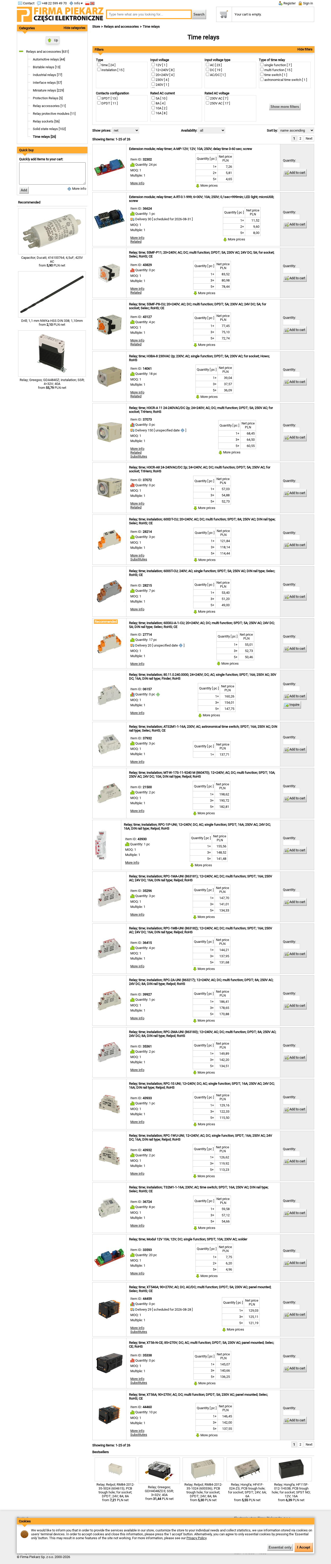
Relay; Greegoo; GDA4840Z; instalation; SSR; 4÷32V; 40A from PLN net (52, 384)
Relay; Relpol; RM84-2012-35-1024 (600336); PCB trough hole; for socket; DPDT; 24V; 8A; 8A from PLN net (203, 1492)
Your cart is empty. (248, 14)
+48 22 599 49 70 (54, 3)
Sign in (307, 3)
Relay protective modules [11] (54, 114)
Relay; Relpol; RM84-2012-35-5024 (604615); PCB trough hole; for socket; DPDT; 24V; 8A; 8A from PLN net (115, 1492)
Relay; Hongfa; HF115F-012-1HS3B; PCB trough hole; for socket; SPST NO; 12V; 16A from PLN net (291, 1492)
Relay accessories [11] (49, 106)
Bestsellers (100, 1452)
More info (78, 189)
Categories (27, 28)
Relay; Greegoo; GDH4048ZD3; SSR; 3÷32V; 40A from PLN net (159, 1493)
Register (289, 3)
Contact (28, 3)
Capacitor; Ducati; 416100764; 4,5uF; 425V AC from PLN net (52, 261)
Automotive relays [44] (49, 59)
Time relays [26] (44, 137)
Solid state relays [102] (49, 129)
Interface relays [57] (47, 83)
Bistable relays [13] (46, 67)
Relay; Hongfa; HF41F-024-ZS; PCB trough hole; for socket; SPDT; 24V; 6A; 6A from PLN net (247, 1492)
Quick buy (26, 150)
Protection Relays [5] (48, 98)
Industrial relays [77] (47, 75)
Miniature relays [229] (48, 90)
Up (56, 40)
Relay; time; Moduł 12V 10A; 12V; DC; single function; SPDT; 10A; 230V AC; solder (188, 1239)
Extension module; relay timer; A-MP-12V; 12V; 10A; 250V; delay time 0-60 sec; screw (190, 149)
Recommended (29, 202)
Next (309, 138)
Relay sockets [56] (46, 121)
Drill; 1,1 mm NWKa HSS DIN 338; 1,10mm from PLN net (52, 323)
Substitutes (138, 456)
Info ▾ (78, 3)
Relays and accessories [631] (47, 52)
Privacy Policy (196, 1538)
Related (135, 242)
